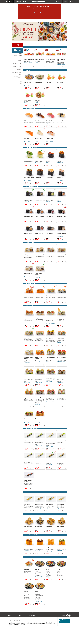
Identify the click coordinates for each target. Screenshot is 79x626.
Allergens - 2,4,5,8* (60, 180)
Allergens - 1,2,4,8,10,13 (38, 382)
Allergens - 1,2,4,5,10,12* (28, 62)
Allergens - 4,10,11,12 (49, 464)
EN (70, 1)
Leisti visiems (64, 619)
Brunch (20, 53)
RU (72, 1)
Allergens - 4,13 (37, 102)
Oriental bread (19, 80)
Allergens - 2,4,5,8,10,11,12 (50, 551)
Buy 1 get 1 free (18, 58)
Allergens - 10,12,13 (49, 381)
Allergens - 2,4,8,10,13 (49, 446)
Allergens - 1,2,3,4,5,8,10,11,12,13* (49, 576)
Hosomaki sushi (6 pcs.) (17, 64)
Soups (21, 81)
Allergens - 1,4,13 (27, 362)
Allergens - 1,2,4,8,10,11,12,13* (40, 576)
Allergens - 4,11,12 (38, 162)
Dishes (21, 83)
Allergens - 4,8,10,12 (27, 180)
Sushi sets (19, 77)
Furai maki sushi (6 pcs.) (16, 72)
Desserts (20, 86)
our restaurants (55, 8)
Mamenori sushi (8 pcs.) (17, 76)
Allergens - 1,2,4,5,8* (27, 299)
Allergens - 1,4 (59, 342)
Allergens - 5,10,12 (59, 550)
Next (69, 31)
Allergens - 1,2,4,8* (49, 299)
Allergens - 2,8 (48, 201)
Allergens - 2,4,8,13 (27, 276)
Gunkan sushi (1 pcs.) (17, 63)
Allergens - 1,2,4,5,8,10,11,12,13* (27, 600)
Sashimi (19, 60)
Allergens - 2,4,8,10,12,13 (50, 401)
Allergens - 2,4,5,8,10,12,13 (61, 361)
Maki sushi (19, 69)
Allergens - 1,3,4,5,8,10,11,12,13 (38, 404)
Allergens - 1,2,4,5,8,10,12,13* (28, 574)
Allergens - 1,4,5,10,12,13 (60, 382)
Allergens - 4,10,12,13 (38, 123)
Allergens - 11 (37, 141)
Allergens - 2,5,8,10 (60, 236)
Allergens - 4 (37, 62)
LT (71, 1)
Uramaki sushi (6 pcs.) (17, 66)
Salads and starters (18, 55)
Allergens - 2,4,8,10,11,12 (28, 235)
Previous (10, 31)
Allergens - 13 (26, 201)
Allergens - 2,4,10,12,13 (38, 422)
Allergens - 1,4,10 (27, 508)
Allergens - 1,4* (37, 361)
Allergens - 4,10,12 (49, 123)
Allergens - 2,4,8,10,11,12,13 (50, 323)
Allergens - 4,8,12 (27, 123)
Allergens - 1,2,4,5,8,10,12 (61, 64)
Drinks (21, 88)
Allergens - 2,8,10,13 (38, 277)
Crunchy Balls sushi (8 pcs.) (17, 74)
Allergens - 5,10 (59, 444)
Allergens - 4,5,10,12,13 (27, 550)
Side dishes (20, 85)
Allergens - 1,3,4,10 (60, 508)
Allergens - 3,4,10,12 (60, 528)
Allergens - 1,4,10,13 (38, 508)
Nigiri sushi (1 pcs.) (17, 61)
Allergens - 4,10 (26, 85)
